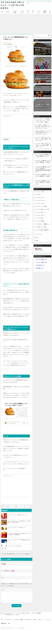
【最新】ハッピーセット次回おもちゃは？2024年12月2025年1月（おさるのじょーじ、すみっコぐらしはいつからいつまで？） (42, 63)
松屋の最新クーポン (40, 268)
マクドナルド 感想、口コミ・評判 (42, 209)
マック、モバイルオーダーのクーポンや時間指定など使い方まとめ (19, 540)
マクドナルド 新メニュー (40, 212)
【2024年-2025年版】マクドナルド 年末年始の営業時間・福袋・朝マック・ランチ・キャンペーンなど (43, 133)
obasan (47, 162)
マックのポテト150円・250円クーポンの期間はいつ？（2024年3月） (42, 77)
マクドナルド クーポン (40, 203)
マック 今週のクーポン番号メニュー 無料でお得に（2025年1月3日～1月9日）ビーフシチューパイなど (42, 49)
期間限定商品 (44, 12)
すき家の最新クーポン (40, 265)
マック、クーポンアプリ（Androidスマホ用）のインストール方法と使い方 (42, 91)
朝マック (28, 12)
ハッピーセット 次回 (39, 191)
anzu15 (47, 176)
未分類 (36, 240)
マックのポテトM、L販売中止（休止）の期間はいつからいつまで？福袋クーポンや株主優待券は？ (19, 534)
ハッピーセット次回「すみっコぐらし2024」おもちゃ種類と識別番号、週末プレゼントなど (43, 139)
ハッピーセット (39, 12)
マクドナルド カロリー (40, 197)
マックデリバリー (38, 234)
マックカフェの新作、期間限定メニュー (42, 230)
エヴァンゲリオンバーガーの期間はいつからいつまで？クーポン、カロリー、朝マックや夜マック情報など (42, 120)
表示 (7, 139)
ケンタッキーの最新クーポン (41, 262)
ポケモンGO (37, 194)
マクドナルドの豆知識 (7, 44)
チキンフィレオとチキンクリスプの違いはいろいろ (17, 527)
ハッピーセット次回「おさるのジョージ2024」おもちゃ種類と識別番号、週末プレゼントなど (43, 145)
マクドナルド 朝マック (40, 215)
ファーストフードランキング (39, 250)
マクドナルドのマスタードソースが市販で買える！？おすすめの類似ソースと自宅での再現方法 (19, 522)
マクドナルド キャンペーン (40, 200)
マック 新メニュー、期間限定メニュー (43, 224)
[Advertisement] (26, 23)
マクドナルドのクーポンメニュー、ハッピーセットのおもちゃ (12, 5)
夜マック (33, 12)
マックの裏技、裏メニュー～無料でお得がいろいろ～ (42, 105)
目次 (49, 12)
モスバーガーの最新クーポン (41, 259)
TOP (2, 11)
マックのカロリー (22, 12)
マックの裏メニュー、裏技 (40, 226)
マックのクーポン (7, 12)
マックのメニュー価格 (15, 12)
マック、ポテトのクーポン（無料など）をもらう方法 (17, 514)
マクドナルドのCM (39, 218)
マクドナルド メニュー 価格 (41, 206)
